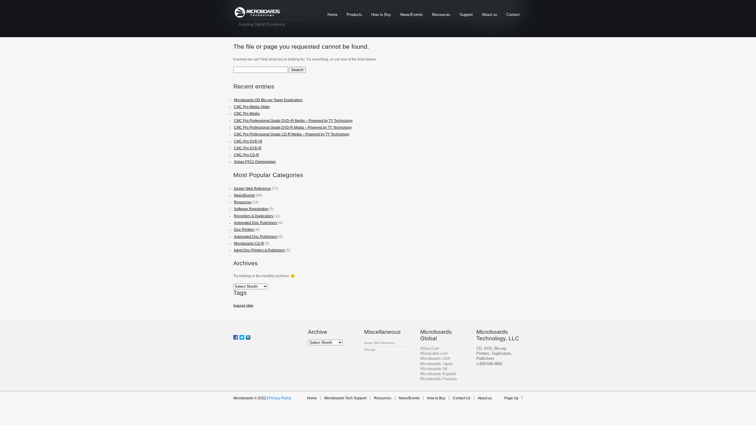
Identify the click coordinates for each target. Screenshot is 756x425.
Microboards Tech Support (345, 398)
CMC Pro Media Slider (252, 107)
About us (489, 14)
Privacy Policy (280, 398)
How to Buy (381, 14)
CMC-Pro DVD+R (248, 141)
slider (250, 305)
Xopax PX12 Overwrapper (255, 162)
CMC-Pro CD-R (246, 155)
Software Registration (251, 209)
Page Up (511, 398)
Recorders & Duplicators (253, 216)
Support (466, 14)
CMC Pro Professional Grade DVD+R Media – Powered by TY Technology (293, 120)
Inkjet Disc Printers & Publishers (259, 250)
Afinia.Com (429, 348)
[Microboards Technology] (257, 12)
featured (239, 305)
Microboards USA (435, 358)
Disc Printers (244, 229)
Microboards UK (434, 369)
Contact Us (461, 398)
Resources (441, 14)
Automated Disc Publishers (255, 223)
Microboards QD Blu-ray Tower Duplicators (268, 100)
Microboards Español (438, 374)
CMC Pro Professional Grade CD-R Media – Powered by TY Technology (291, 134)
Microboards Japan (436, 364)
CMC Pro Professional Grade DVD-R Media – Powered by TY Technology (293, 127)
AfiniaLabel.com (434, 353)
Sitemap (369, 349)
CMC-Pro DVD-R (247, 148)
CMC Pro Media (247, 113)
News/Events (411, 14)
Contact (513, 14)
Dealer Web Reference (252, 188)
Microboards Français (438, 379)
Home (333, 14)
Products (354, 14)
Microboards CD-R (249, 243)
